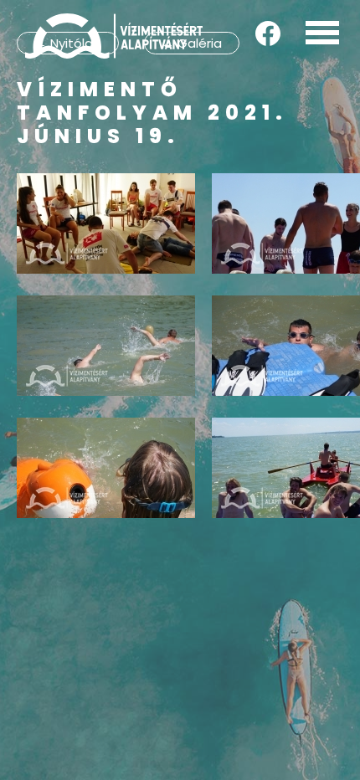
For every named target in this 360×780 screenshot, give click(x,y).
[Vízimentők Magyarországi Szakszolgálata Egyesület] (114, 36)
